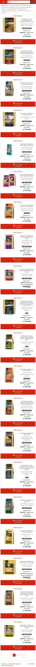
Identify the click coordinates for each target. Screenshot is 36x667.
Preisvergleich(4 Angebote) (18, 260)
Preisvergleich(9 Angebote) (18, 521)
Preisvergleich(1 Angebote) (18, 326)
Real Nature (18, 16)
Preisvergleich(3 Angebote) (18, 226)
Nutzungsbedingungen (15, 664)
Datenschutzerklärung (7, 665)
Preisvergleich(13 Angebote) (18, 196)
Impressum (4, 664)
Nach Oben (31, 664)
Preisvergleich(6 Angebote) (18, 41)
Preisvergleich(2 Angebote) (18, 73)
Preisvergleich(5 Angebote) (18, 134)
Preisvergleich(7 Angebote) (18, 456)
